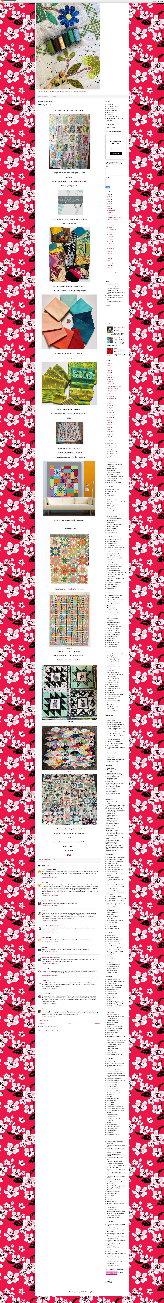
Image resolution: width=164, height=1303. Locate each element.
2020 (108, 204)
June (110, 236)
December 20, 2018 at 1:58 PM (49, 920)
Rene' (43, 947)
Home (69, 1023)
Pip (43, 1009)
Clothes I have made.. (43, 96)
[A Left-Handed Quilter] (115, 1275)
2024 (108, 194)
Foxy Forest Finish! (113, 222)
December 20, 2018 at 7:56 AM (49, 877)
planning (44, 861)
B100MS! (110, 212)
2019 (108, 206)
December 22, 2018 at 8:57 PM (49, 975)
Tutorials (54, 96)
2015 (108, 256)
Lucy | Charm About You (48, 926)
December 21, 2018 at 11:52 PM (50, 942)
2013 (108, 260)
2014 (108, 258)
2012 (108, 263)
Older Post (97, 1023)
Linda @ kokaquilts (47, 869)
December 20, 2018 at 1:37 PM (49, 905)
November (111, 225)
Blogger (93, 1292)
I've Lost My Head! (119, 338)
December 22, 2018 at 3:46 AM (49, 963)
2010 (108, 268)
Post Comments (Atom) (50, 1026)
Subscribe (115, 153)
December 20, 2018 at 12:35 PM (50, 895)
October (111, 227)
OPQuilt (44, 980)
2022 (108, 199)
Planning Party (112, 215)
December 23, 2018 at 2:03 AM (49, 988)
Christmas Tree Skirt (113, 219)
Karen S (44, 969)
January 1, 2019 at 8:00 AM (48, 1016)
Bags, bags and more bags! (114, 217)
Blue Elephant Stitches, (75, 589)
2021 (108, 201)
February (111, 246)
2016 (108, 253)
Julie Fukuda (45, 937)
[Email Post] (54, 859)
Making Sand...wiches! (119, 327)
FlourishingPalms (46, 994)
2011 (108, 265)
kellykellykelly (81, 1292)
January (111, 248)
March (110, 243)
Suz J (43, 911)
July (110, 234)
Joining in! (116, 348)
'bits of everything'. (74, 448)
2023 (108, 197)
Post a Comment (44, 1020)
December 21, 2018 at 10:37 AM (50, 932)
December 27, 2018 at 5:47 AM (49, 1003)
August (110, 232)
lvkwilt (44, 882)
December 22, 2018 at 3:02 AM (49, 952)
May (110, 239)
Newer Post (41, 1023)
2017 (108, 251)
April (110, 241)
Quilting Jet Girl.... (73, 186)
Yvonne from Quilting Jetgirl (49, 957)
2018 (108, 208)
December (111, 210)
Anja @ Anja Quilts (47, 901)
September (111, 229)
